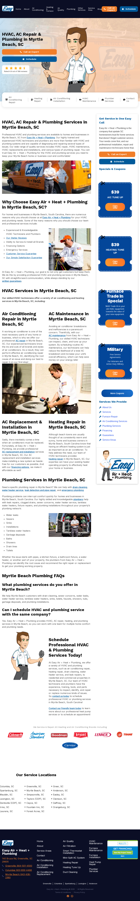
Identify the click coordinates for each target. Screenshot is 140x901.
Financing (107, 430)
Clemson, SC (59, 798)
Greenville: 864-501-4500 (18, 865)
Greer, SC (58, 786)
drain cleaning (80, 487)
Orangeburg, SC (61, 807)
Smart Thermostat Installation (72, 852)
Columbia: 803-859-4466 (18, 870)
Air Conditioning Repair (15, 100)
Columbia (58, 884)
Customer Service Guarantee (21, 253)
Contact (41, 855)
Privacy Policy (79, 892)
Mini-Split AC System (74, 858)
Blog (99, 9)
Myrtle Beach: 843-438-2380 (18, 876)
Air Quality (61, 9)
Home (18, 9)
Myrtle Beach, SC (36, 790)
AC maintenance (57, 335)
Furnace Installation (94, 856)
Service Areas (109, 440)
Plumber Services (109, 99)
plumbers (78, 499)
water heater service (12, 490)
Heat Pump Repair (95, 863)
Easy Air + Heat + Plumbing (41, 137)
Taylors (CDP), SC (36, 798)
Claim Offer (115, 207)
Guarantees (108, 435)
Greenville (47, 884)
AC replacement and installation (18, 451)
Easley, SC (58, 794)
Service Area (91, 9)
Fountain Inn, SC (35, 807)
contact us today (60, 696)
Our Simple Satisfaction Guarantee (24, 257)
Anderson (93, 884)
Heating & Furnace (49, 9)
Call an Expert (31, 52)
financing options (20, 467)
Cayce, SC (32, 803)
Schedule (131, 9)
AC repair (20, 340)
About (26, 9)
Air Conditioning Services (114, 421)
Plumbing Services (111, 426)
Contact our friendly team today (65, 708)
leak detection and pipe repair (40, 490)
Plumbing (71, 9)
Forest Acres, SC (35, 811)
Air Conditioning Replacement (45, 873)
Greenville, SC (34, 786)
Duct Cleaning (70, 872)
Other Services (81, 9)
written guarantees (11, 281)
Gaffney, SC (59, 803)
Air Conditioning (37, 9)
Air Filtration (69, 846)
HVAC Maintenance (89, 99)
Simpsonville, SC (35, 794)
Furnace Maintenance (96, 849)
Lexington (82, 884)
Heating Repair (38, 99)
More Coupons (117, 393)
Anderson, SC (60, 790)
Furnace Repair (110, 416)
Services (106, 412)
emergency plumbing (73, 490)
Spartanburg (70, 884)
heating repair (56, 459)
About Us (106, 407)
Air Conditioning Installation (61, 99)
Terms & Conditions (63, 892)
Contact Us (130, 99)
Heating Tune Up (72, 867)
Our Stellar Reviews (16, 238)
